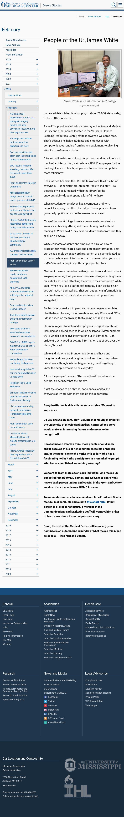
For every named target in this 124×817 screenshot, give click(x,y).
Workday (7, 644)
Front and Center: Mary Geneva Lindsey (21, 307)
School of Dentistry (53, 634)
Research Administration (15, 695)
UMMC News (50, 689)
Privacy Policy (92, 697)
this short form (96, 502)
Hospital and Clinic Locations (99, 627)
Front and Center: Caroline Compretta (23, 185)
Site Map (7, 640)
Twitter (51, 701)
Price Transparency (95, 631)
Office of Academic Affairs (57, 626)
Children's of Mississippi (97, 615)
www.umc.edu (9, 785)
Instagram (53, 710)
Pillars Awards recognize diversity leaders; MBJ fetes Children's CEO (22, 454)
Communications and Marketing (60, 680)
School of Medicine (53, 649)
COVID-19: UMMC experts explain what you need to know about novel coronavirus (22, 348)
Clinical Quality (92, 619)
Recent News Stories (16, 40)
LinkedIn (52, 714)
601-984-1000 (30, 792)
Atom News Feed (56, 722)
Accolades (11, 50)
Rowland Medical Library (56, 630)
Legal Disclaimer (93, 689)
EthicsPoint (91, 684)
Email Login (8, 615)
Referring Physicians (95, 636)
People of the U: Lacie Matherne (20, 385)
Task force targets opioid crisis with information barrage (22, 319)
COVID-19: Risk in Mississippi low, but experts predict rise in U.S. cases (23, 439)
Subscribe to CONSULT (55, 693)
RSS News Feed (55, 718)
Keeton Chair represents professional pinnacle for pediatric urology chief (22, 210)
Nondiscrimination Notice (98, 693)
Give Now (7, 619)
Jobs (5, 627)
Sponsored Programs (13, 699)
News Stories (52, 5)
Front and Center (14, 54)
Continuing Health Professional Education (59, 620)
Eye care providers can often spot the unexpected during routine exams (23, 156)
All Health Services (94, 611)
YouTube (52, 705)
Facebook (52, 697)
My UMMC (8, 631)
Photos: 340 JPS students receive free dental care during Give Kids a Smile (23, 224)
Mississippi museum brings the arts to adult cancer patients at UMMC (22, 197)
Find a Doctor (92, 623)
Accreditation (50, 611)
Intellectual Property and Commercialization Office (15, 690)
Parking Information (13, 636)
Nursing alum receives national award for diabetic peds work (21, 142)
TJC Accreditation (94, 701)
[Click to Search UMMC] (114, 5)
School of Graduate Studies (57, 638)
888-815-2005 (31, 796)
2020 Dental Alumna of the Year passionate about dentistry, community (21, 239)
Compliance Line (93, 680)
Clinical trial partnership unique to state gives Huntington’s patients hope (21, 412)
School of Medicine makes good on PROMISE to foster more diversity (23, 396)
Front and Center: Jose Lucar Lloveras (21, 425)
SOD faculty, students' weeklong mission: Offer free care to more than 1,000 (22, 171)
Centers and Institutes (14, 680)
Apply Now (49, 615)
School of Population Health (58, 657)
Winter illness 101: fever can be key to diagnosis (21, 361)
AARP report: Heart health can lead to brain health (23, 253)
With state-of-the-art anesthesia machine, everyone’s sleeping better (22, 332)
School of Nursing (53, 653)
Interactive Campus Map (15, 623)
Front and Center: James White (22, 262)
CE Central (8, 611)
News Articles (14, 95)
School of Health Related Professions (56, 644)
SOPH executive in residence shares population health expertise (19, 276)
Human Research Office (14, 684)
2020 (107, 17)
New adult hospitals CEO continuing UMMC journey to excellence (23, 373)
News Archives (13, 45)
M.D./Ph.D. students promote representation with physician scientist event (22, 293)
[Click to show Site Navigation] (120, 5)
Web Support (91, 705)
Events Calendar (52, 684)
